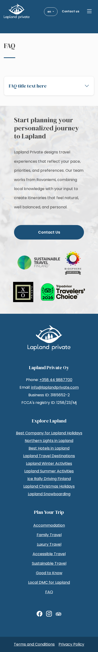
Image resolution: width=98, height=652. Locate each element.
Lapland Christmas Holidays (49, 486)
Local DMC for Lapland (49, 582)
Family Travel (49, 535)
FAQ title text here (28, 86)
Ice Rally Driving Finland (49, 478)
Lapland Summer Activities (49, 471)
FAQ (49, 592)
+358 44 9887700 (55, 379)
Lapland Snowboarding (49, 494)
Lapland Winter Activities (49, 463)
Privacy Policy (71, 644)
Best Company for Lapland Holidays (49, 433)
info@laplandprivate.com (55, 387)
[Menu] (89, 11)
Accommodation (49, 525)
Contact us (70, 11)
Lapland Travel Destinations (49, 456)
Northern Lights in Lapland (49, 440)
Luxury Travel (49, 544)
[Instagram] (49, 614)
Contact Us (49, 232)
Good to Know (49, 573)
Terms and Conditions (34, 644)
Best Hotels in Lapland (49, 448)
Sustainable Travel (49, 563)
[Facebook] (39, 614)
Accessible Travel (49, 554)
